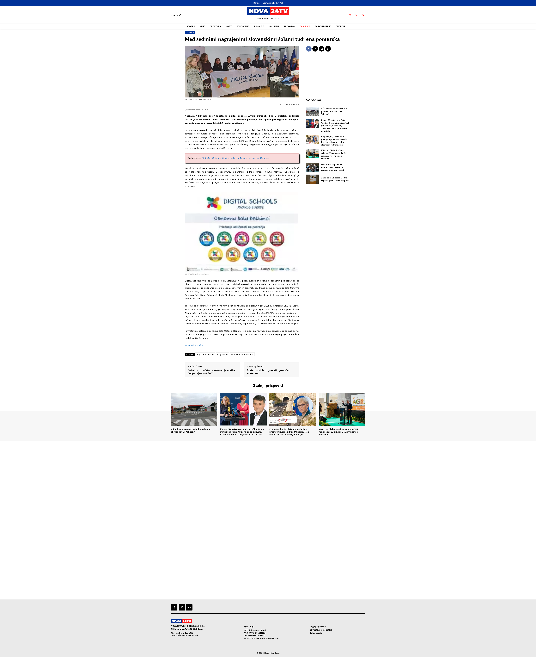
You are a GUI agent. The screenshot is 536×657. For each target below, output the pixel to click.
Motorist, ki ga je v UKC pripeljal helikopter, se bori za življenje (235, 158)
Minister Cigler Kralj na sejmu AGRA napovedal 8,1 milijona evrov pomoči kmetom (334, 154)
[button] (177, 15)
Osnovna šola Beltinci (242, 354)
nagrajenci (222, 354)
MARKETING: (250, 638)
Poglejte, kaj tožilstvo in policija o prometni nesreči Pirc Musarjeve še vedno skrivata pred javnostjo (334, 140)
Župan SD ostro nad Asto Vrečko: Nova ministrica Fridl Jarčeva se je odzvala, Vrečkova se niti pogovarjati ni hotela (335, 125)
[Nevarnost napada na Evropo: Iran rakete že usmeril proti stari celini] (312, 167)
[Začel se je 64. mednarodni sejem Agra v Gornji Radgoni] (312, 179)
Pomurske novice (194, 345)
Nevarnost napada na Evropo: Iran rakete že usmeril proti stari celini (332, 167)
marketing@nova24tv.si (267, 638)
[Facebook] (343, 15)
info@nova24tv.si (257, 630)
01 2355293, (260, 633)
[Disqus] (268, 479)
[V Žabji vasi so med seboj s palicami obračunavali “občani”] (312, 111)
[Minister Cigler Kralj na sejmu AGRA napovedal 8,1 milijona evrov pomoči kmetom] (312, 153)
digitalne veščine (205, 354)
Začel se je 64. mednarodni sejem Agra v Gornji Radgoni (335, 179)
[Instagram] (350, 15)
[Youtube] (362, 15)
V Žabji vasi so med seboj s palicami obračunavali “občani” (334, 111)
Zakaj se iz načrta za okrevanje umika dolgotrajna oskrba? (211, 372)
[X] (356, 15)
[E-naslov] (321, 49)
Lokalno (190, 32)
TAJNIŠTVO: (249, 633)
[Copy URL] (328, 49)
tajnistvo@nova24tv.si (254, 635)
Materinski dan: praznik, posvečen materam (268, 372)
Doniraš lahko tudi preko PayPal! (268, 3)
